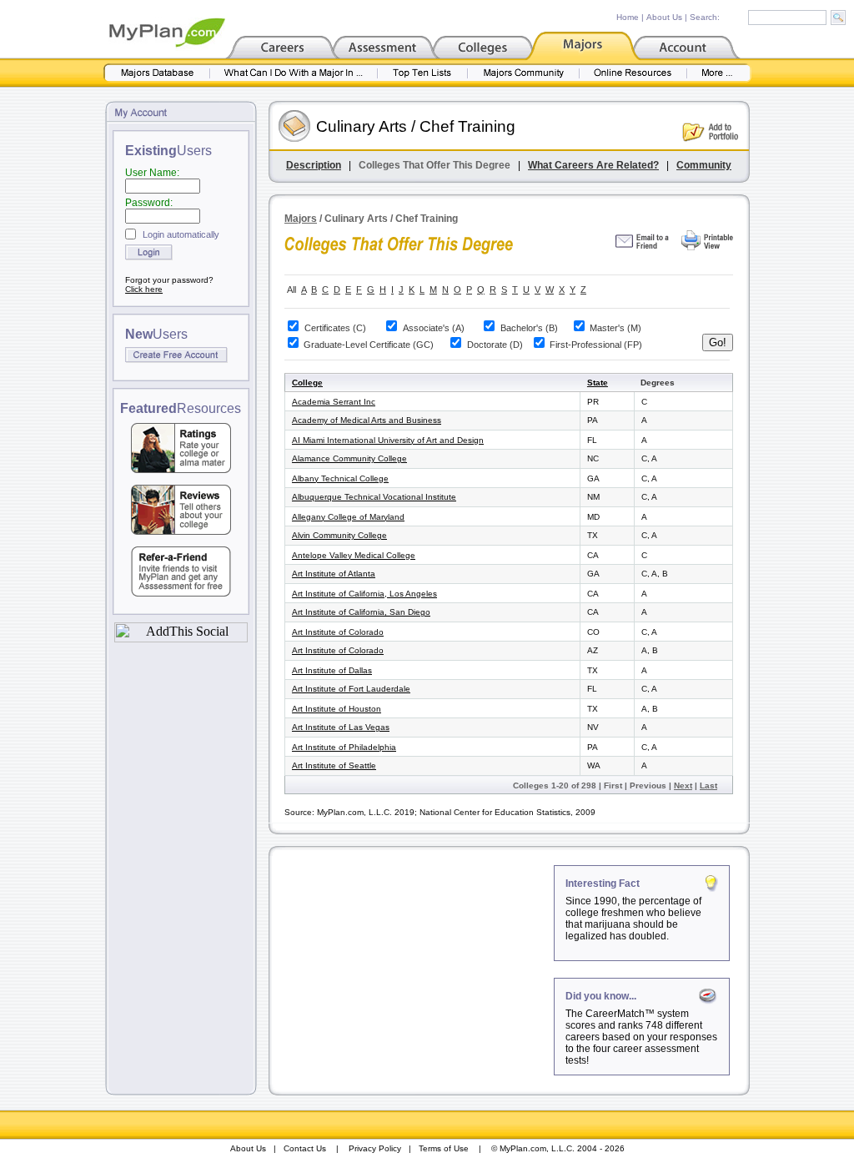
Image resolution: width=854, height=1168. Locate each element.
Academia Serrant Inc (333, 401)
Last (708, 785)
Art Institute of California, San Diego (361, 612)
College (307, 382)
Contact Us (305, 1148)
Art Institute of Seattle (334, 765)
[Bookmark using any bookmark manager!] (181, 638)
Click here (144, 289)
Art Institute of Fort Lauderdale (351, 688)
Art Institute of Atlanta (333, 573)
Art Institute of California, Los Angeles (364, 593)
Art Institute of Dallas (332, 670)
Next (683, 785)
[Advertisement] (413, 969)
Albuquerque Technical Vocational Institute (374, 496)
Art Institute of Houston (336, 708)
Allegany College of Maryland (348, 516)
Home (627, 17)
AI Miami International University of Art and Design (388, 440)
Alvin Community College (339, 535)
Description (313, 165)
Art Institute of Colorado (338, 632)
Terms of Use (444, 1148)
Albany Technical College (340, 478)
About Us (664, 17)
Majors (300, 218)
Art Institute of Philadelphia (344, 747)
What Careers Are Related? (593, 165)
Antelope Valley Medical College (353, 555)
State (597, 382)
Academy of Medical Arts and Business (366, 420)
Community (703, 165)
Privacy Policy (375, 1148)
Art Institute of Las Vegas (340, 727)
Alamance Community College (349, 458)
